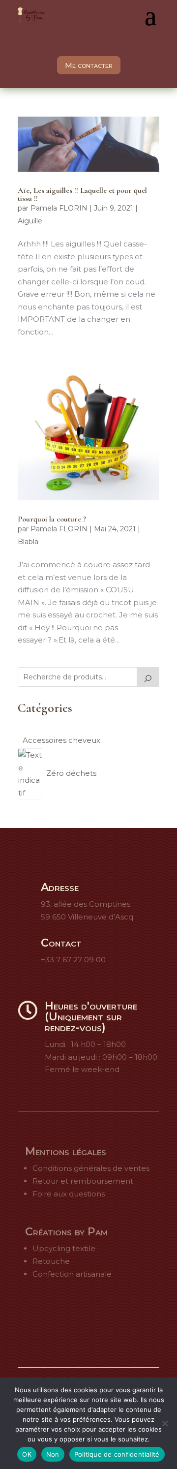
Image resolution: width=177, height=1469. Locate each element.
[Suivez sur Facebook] (50, 1317)
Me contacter (89, 65)
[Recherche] (148, 677)
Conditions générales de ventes (90, 1168)
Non (52, 1454)
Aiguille (30, 220)
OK (26, 1454)
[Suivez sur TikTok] (101, 1317)
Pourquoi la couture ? (52, 519)
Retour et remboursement (82, 1181)
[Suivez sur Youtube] (127, 1317)
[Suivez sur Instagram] (76, 1317)
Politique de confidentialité (117, 1454)
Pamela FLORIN (59, 208)
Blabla (28, 541)
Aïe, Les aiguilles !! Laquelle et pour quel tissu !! (82, 194)
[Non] (165, 1423)
